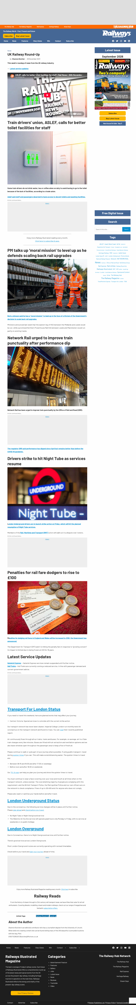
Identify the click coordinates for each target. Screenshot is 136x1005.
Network (113, 259)
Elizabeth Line (118, 247)
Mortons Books (125, 256)
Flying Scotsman (101, 250)
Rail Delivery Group (125, 262)
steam (104, 275)
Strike (108, 275)
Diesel (112, 247)
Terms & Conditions (124, 1003)
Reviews (53, 980)
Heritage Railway (104, 253)
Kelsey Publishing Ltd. (97, 1003)
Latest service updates (19, 69)
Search (126, 229)
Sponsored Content (123, 272)
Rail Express (102, 266)
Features (53, 965)
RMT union (119, 269)
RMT (114, 269)
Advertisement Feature (58, 962)
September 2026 (112, 56)
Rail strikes (111, 266)
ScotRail (102, 272)
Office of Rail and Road (113, 262)
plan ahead (17, 810)
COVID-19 (123, 244)
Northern (103, 262)
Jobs (52, 971)
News (9, 51)
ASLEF (102, 244)
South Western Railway (110, 272)
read (61, 730)
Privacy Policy (111, 1003)
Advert (47, 203)
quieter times (18, 755)
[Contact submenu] (65, 947)
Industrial (115, 253)
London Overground (25, 828)
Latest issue (122, 253)
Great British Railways (110, 250)
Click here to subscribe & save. (47, 241)
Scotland (97, 272)
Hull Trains (11, 666)
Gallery (52, 968)
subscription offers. (51, 908)
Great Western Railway (122, 250)
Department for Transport (103, 247)
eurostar (125, 247)
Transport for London (117, 281)
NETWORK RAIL (123, 259)
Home (6, 41)
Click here (64, 889)
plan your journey (36, 852)
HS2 (111, 253)
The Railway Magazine (110, 278)
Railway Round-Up (42, 916)
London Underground (114, 256)
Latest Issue (54, 974)
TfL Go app (15, 772)
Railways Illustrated (104, 269)
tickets (122, 278)
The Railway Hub (116, 275)
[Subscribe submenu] (79, 947)
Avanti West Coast (110, 244)
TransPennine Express (104, 281)
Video (52, 986)
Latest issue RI (100, 256)
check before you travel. (34, 810)
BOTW (118, 244)
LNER (106, 256)
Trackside (54, 983)
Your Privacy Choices (25, 993)
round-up (53, 916)
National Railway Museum (103, 259)
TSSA (125, 281)
